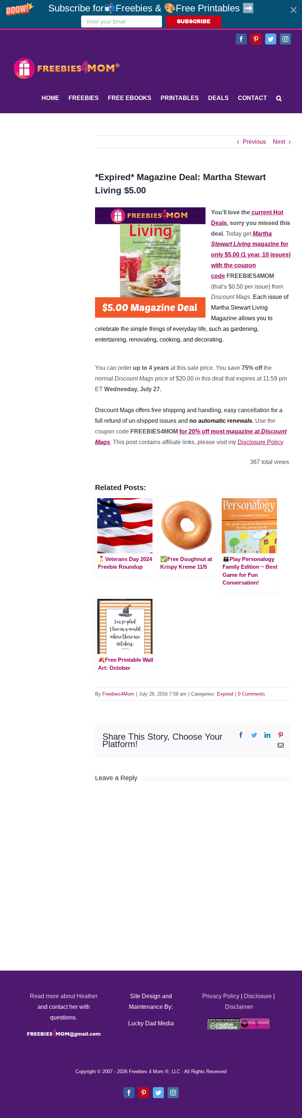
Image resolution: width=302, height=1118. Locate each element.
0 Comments (251, 694)
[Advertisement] (66, 181)
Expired (225, 694)
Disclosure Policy (260, 442)
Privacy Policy (220, 996)
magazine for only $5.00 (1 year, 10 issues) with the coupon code (251, 255)
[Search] (279, 98)
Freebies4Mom (118, 694)
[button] (151, 14)
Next (279, 142)
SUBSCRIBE (193, 21)
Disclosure (258, 996)
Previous (254, 142)
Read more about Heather (64, 996)
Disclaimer (239, 1007)
